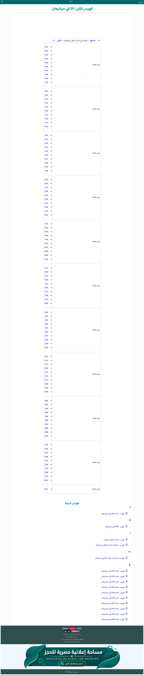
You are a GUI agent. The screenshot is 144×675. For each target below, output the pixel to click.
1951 (46, 268)
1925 (46, 151)
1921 (46, 135)
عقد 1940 (96, 241)
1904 (46, 58)
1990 (46, 436)
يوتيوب (72, 628)
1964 (46, 324)
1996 (46, 464)
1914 (46, 103)
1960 (46, 303)
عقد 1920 (96, 153)
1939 (46, 211)
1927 (46, 159)
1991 (46, 445)
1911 (46, 91)
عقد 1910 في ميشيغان (110, 576)
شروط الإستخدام (76, 641)
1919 (46, 122)
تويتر (79, 628)
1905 (46, 62)
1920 (46, 126)
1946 (46, 243)
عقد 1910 (96, 109)
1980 (46, 391)
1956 (46, 287)
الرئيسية (140, 2)
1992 (46, 448)
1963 (46, 320)
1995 (46, 460)
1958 (46, 295)
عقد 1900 (96, 64)
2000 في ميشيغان (112, 526)
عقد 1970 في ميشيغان (110, 608)
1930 (46, 170)
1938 (46, 207)
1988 (46, 428)
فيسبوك (65, 628)
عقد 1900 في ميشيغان (110, 571)
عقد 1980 (96, 418)
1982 (46, 404)
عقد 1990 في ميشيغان (110, 619)
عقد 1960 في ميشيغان (110, 603)
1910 (46, 82)
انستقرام (75, 631)
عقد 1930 (96, 197)
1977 (46, 380)
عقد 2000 (96, 489)
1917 (46, 114)
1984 (46, 412)
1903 (46, 54)
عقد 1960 (96, 330)
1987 (46, 424)
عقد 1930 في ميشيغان (110, 587)
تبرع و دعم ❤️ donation (72, 637)
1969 (46, 343)
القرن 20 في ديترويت (111, 539)
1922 (46, 139)
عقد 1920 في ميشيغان (110, 581)
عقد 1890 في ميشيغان (110, 513)
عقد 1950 (96, 285)
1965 (46, 328)
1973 (46, 364)
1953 (46, 276)
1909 (46, 78)
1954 (46, 279)
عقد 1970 (96, 374)
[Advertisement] (72, 25)
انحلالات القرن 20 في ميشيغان (107, 545)
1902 (46, 51)
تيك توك (67, 631)
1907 (46, 70)
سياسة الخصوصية (77, 634)
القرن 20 (77, 40)
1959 (46, 299)
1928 (46, 163)
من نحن (70, 634)
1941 (46, 223)
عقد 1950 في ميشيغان (110, 598)
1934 (46, 191)
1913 (46, 99)
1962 (46, 316)
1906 (46, 66)
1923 (46, 143)
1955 (46, 283)
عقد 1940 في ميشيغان (110, 592)
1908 (46, 74)
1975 (46, 372)
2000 (46, 480)
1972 (46, 360)
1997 (46, 468)
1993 (46, 452)
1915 (46, 107)
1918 (46, 118)
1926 (46, 155)
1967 (46, 335)
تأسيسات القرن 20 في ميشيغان (107, 558)
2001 (46, 489)
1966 (46, 332)
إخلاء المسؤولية (67, 641)
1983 (46, 408)
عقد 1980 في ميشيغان (110, 614)
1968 (46, 339)
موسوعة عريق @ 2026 (72, 672)
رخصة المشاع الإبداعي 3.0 (67, 639)
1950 (46, 259)
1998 (46, 472)
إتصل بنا (65, 634)
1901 (46, 47)
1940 (46, 215)
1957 (46, 291)
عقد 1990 (96, 462)
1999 (46, 476)
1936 (46, 199)
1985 (46, 416)
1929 (46, 166)
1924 (46, 147)
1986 (46, 420)
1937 (46, 203)
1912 (46, 95)
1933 (46, 187)
